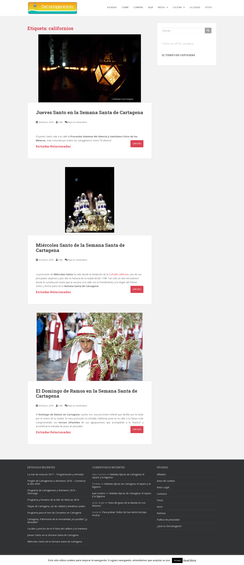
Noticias (161, 513)
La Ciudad (195, 7)
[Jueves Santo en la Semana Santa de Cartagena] (89, 68)
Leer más (137, 143)
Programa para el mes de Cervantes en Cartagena (54, 512)
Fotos (208, 7)
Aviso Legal (163, 487)
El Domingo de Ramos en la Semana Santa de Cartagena (86, 393)
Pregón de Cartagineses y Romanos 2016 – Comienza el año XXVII (56, 482)
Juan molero (98, 493)
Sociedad (112, 7)
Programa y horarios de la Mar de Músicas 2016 (53, 499)
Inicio (160, 506)
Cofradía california (118, 274)
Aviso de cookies (166, 480)
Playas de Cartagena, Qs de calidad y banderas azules (56, 506)
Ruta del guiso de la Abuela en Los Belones (119, 504)
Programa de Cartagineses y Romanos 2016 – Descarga (52, 492)
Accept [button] (177, 560)
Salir (150, 7)
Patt (60, 122)
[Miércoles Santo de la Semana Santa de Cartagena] (89, 201)
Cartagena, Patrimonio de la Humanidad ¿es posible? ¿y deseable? (57, 521)
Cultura (177, 7)
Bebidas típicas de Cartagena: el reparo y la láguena (118, 476)
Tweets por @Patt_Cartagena (178, 43)
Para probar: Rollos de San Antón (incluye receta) (119, 514)
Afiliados (161, 474)
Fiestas (161, 7)
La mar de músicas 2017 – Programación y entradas (55, 474)
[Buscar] (208, 30)
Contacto (162, 493)
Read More (189, 560)
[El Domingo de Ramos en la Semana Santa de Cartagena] (89, 347)
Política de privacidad (168, 519)
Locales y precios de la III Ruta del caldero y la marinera (57, 528)
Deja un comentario (77, 122)
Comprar (138, 7)
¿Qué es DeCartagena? (169, 526)
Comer (125, 7)
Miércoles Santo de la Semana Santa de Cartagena (80, 247)
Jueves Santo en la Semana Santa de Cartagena (89, 112)
